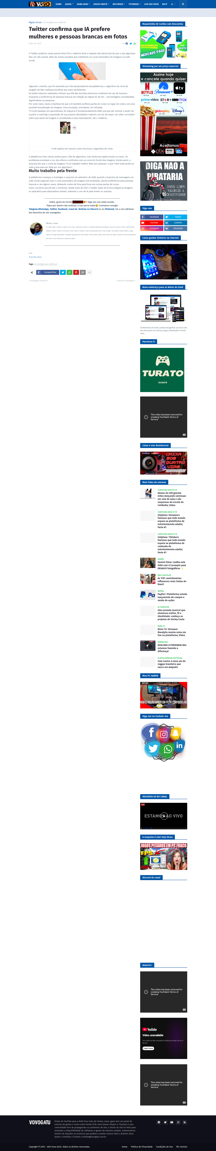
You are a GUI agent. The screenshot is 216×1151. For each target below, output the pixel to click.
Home (124, 1147)
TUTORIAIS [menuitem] (134, 4)
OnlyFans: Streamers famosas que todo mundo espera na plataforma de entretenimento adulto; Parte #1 (171, 521)
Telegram (33, 209)
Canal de (73, 209)
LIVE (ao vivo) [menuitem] (151, 4)
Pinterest (109, 209)
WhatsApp (43, 209)
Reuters (39, 257)
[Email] (83, 272)
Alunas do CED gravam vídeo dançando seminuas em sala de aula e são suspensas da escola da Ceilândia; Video (172, 499)
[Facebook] (126, 43)
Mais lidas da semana (154, 482)
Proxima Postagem (125, 280)
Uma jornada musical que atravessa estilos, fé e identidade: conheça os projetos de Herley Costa (171, 615)
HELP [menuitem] (164, 4)
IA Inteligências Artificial (54, 22)
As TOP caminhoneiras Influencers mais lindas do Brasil (172, 581)
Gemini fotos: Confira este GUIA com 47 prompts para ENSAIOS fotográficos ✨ (172, 565)
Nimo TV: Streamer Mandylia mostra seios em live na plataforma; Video (172, 632)
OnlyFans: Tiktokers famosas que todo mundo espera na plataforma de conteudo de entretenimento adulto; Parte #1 (171, 545)
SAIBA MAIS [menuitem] (82, 4)
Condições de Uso (164, 1147)
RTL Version (181, 1147)
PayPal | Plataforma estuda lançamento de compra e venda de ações (172, 597)
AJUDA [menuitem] (68, 4)
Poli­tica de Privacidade (142, 1147)
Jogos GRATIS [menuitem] (100, 4)
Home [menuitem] (59, 4)
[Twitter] (131, 43)
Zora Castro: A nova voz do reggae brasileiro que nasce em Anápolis (172, 664)
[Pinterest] (76, 272)
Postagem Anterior (39, 280)
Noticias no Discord (88, 209)
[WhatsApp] (135, 43)
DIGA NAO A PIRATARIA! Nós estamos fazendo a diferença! (172, 648)
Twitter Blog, (33, 257)
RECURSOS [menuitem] (118, 4)
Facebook (62, 209)
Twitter (53, 209)
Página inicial (35, 22)
